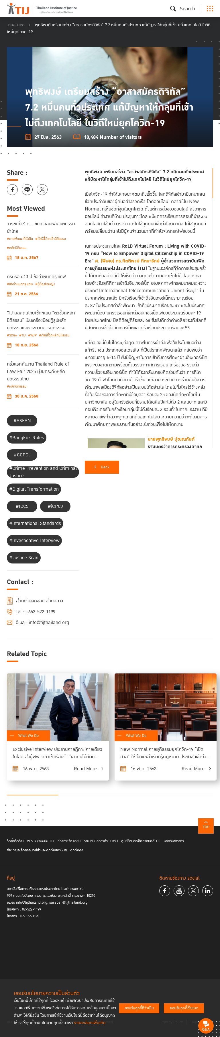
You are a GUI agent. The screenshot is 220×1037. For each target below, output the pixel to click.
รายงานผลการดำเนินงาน (101, 841)
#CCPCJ (22, 455)
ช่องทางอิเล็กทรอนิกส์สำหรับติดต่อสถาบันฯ (37, 850)
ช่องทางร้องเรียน (69, 841)
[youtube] (179, 890)
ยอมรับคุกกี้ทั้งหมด (184, 1008)
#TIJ (22, 335)
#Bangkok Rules (26, 438)
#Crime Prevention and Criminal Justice (43, 472)
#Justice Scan (23, 557)
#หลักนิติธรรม (16, 248)
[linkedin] (207, 890)
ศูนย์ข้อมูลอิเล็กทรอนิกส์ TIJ (140, 841)
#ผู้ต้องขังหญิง (45, 284)
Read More (85, 769)
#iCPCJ (55, 506)
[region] (149, 308)
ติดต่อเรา (76, 850)
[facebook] (164, 890)
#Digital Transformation (34, 489)
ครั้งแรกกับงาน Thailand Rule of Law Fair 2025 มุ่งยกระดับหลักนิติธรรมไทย (38, 371)
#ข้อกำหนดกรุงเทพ (20, 284)
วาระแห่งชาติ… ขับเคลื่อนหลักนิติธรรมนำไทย (41, 227)
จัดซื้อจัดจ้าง (15, 841)
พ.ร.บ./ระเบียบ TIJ (40, 841)
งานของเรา (16, 25)
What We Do (28, 736)
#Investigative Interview (34, 540)
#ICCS (22, 506)
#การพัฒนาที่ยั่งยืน (20, 239)
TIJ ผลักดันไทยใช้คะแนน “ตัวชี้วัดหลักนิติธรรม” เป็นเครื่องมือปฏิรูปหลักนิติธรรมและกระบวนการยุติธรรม (41, 320)
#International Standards (35, 523)
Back (105, 467)
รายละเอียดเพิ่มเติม (90, 1023)
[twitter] (193, 890)
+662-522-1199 (40, 611)
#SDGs (12, 335)
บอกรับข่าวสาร (174, 841)
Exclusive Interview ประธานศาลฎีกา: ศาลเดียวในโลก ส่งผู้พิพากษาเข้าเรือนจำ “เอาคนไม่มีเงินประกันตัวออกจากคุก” (57, 757)
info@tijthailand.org (49, 622)
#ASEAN (22, 420)
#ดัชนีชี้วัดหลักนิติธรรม (50, 239)
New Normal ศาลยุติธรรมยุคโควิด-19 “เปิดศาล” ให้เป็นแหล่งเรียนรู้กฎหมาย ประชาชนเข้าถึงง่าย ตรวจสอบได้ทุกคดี (163, 757)
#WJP (32, 335)
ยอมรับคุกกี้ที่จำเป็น (139, 1008)
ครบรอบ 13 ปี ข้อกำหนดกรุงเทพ (36, 276)
